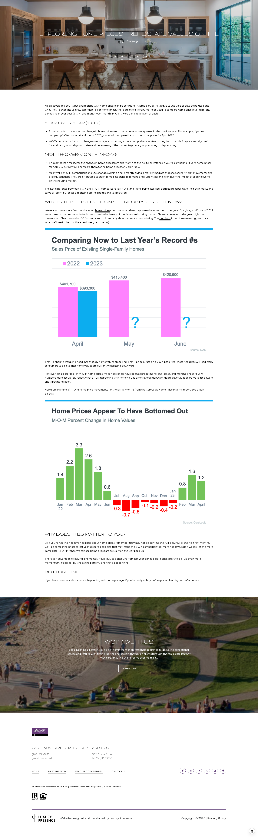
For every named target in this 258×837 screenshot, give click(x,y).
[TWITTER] (207, 771)
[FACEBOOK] (183, 771)
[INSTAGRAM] (191, 771)
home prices (102, 210)
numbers (165, 218)
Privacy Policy (216, 818)
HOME (35, 771)
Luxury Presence (121, 818)
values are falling (116, 362)
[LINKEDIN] (199, 771)
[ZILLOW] (215, 771)
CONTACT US (119, 771)
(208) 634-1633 (40, 754)
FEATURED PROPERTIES (89, 771)
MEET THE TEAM (57, 771)
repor (186, 389)
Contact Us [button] (129, 668)
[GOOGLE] (223, 771)
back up (139, 550)
